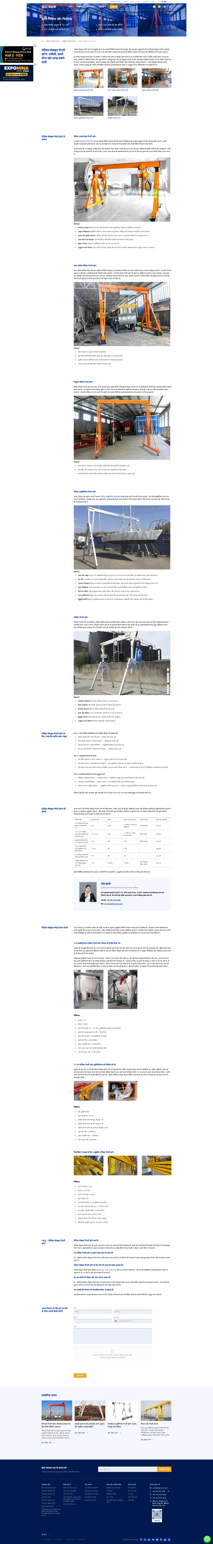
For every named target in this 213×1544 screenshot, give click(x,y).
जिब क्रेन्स (88, 1484)
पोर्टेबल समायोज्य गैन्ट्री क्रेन (84, 141)
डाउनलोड (145, 2)
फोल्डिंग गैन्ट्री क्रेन (114, 118)
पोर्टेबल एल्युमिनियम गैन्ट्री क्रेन (84, 118)
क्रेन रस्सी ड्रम (132, 1497)
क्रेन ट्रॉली (109, 1497)
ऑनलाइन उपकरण (115, 2)
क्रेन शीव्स (131, 1500)
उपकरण (79, 6)
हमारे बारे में (102, 6)
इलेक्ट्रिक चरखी (111, 1494)
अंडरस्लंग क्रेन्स (46, 1497)
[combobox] (116, 1321)
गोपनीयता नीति (81, 1539)
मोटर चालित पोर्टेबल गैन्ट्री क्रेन (118, 90)
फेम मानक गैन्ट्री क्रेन (69, 1504)
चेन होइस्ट (109, 1491)
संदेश (75, 1326)
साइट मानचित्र (58, 1539)
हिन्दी (165, 2)
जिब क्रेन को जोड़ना (90, 1497)
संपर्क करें (114, 7)
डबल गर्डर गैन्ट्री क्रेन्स (69, 1491)
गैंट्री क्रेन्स (67, 1484)
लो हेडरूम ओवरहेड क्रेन (48, 1494)
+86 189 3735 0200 (113, 900)
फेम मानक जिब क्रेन (90, 1500)
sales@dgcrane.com (159, 1488)
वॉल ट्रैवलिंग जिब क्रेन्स (91, 1494)
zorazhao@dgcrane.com (113, 904)
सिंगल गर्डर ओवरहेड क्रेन (49, 1488)
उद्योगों (70, 6)
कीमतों (125, 2)
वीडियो (152, 2)
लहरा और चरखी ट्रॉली (113, 1484)
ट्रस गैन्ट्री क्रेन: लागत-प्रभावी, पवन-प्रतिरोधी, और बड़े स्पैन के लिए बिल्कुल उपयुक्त (72, 1499)
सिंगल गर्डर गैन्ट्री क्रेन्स (69, 1488)
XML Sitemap (70, 1539)
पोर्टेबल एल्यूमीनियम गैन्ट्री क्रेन (111, 496)
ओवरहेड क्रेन (46, 1484)
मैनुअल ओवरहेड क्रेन (47, 1506)
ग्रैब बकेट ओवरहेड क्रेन (48, 1503)
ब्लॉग (138, 2)
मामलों (132, 2)
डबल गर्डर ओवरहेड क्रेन (48, 1491)
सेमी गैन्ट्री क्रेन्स (68, 1494)
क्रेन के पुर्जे (132, 1484)
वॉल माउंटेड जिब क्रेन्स (91, 1491)
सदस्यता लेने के (164, 1469)
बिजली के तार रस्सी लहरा (113, 1488)
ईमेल (76, 1317)
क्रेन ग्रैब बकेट (132, 1491)
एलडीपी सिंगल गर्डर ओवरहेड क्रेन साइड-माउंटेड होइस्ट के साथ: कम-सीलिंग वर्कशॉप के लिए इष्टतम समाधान (51, 1512)
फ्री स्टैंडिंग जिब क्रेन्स (91, 1488)
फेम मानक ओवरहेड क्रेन (48, 1500)
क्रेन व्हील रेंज (132, 1488)
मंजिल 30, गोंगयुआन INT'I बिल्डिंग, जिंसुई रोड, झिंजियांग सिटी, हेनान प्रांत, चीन (160, 1503)
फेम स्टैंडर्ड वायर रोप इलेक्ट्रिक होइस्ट (115, 1501)
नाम (75, 1308)
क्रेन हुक (130, 1494)
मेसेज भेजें (80, 1375)
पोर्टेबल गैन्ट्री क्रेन (52, 41)
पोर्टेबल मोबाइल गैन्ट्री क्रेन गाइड (113, 793)
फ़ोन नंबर (116, 1317)
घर (43, 41)
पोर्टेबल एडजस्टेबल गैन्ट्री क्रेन (83, 90)
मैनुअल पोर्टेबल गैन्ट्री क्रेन (150, 90)
